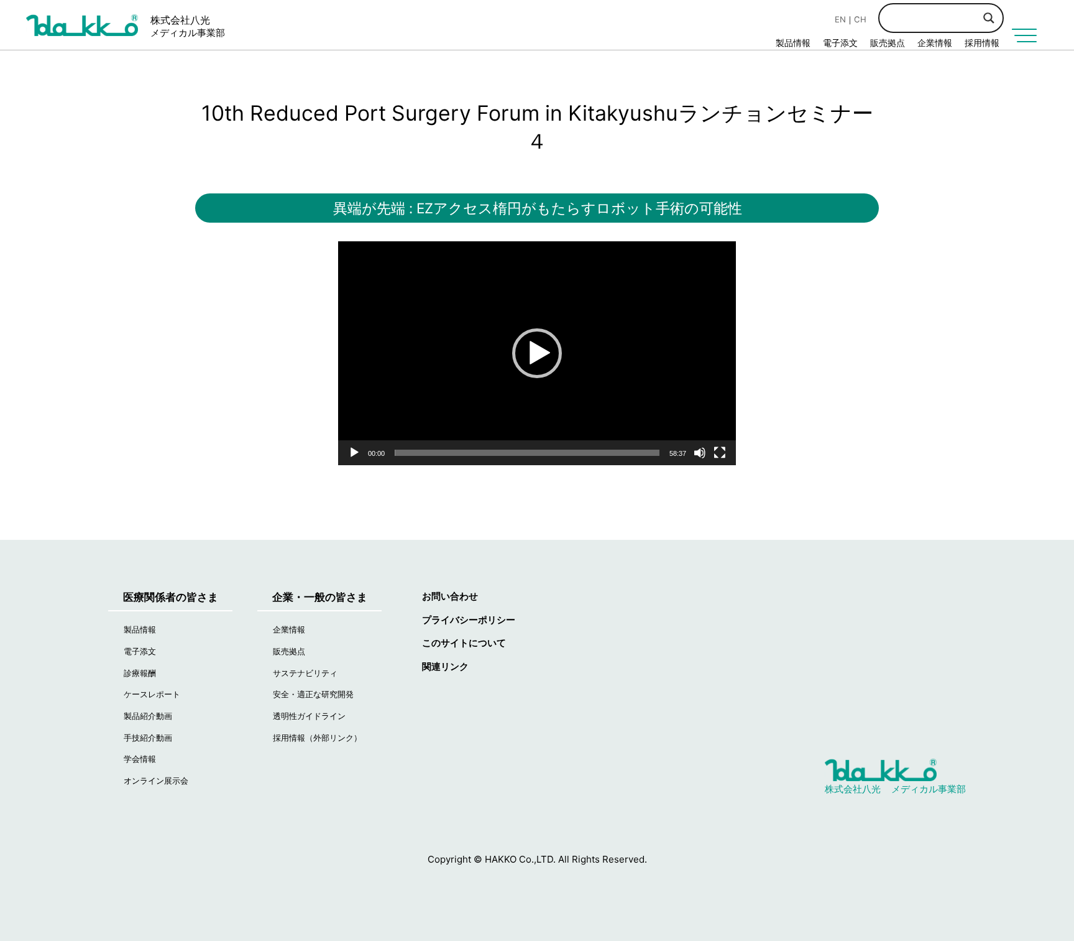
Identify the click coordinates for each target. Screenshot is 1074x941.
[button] (537, 353)
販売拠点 (887, 42)
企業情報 (934, 42)
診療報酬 (140, 673)
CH (860, 19)
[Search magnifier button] (989, 18)
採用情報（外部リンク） (317, 738)
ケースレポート (152, 694)
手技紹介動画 (148, 738)
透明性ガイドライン (309, 716)
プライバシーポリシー (468, 620)
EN (840, 19)
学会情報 (140, 759)
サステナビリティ (305, 673)
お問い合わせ (450, 596)
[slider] (527, 453)
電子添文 (840, 42)
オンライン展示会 (156, 781)
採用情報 (982, 42)
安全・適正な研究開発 (313, 694)
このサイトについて (464, 643)
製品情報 (793, 42)
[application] (537, 353)
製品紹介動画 (148, 716)
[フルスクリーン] (720, 453)
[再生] (354, 453)
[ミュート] (700, 453)
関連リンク (445, 666)
